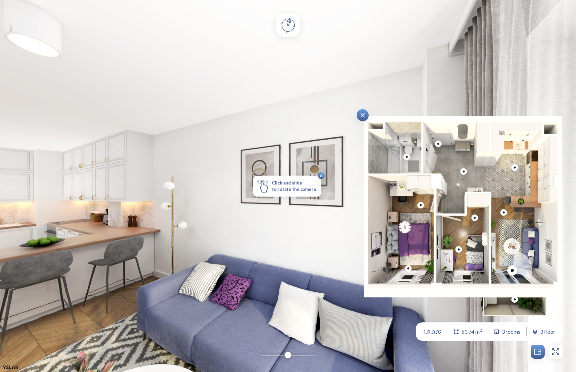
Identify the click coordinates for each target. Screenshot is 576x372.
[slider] (288, 355)
